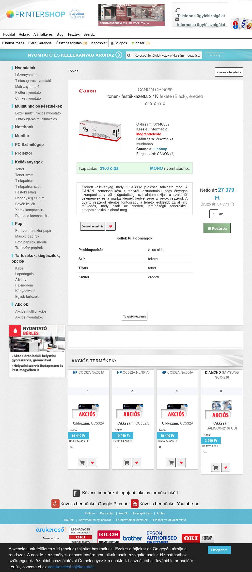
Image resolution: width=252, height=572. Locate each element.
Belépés (120, 42)
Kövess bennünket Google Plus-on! (96, 503)
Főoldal (9, 34)
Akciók (123, 513)
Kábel (19, 268)
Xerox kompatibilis (29, 209)
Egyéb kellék (25, 203)
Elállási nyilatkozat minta (169, 520)
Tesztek (73, 34)
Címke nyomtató (28, 98)
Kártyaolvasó (25, 290)
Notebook (24, 126)
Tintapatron (24, 180)
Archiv (161, 513)
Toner (19, 168)
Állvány (20, 279)
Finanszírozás (13, 42)
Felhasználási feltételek (132, 520)
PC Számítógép (29, 144)
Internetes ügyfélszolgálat (201, 25)
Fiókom (90, 513)
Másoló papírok (27, 236)
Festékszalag (25, 192)
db (221, 213)
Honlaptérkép (142, 513)
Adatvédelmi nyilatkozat (95, 520)
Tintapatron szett (28, 186)
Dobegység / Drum (30, 197)
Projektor (23, 153)
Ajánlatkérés (43, 34)
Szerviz (89, 34)
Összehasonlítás (71, 42)
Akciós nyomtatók (29, 317)
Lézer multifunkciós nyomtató (38, 113)
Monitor (22, 135)
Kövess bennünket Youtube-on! (170, 503)
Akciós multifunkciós (31, 311)
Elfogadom (219, 549)
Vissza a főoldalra (229, 72)
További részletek (134, 316)
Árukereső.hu (51, 538)
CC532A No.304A (91, 372)
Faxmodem (24, 285)
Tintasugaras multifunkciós (36, 118)
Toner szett (24, 174)
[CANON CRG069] (100, 130)
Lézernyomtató (27, 74)
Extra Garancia (40, 42)
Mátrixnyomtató (27, 86)
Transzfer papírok (29, 247)
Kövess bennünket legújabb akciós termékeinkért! (131, 492)
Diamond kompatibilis (31, 215)
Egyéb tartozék (27, 296)
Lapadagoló (24, 273)
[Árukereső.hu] (50, 531)
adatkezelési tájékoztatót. (71, 566)
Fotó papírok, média (31, 241)
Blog (60, 34)
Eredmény (214, 55)
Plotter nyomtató (28, 92)
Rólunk (24, 34)
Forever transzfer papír (33, 230)
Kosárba (219, 228)
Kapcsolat (99, 42)
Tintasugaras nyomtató (33, 80)
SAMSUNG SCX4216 (227, 375)
